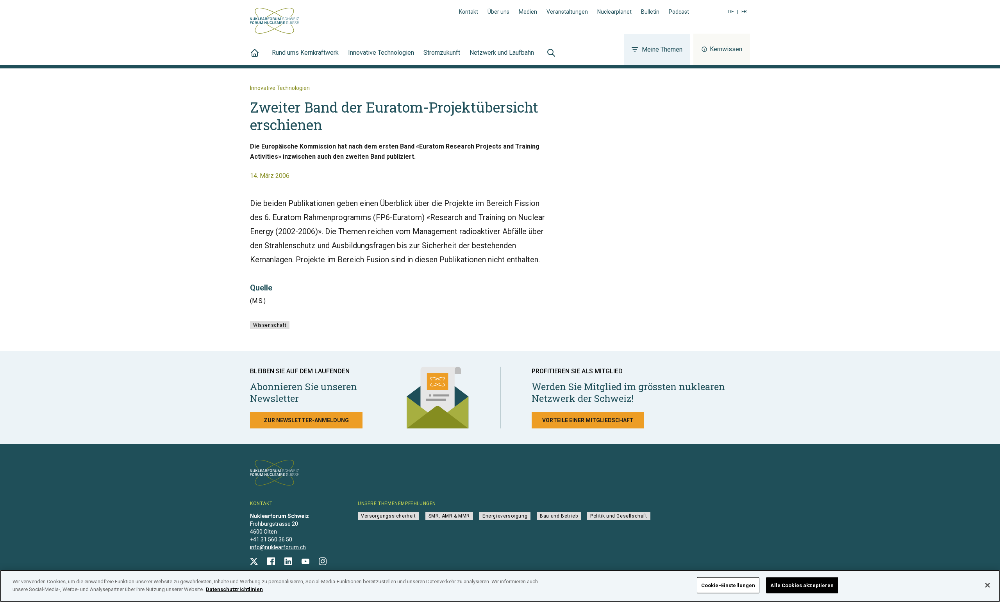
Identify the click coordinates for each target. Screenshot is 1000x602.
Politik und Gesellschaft (618, 516)
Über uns (498, 12)
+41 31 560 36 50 (271, 539)
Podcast (679, 12)
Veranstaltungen (567, 12)
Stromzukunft (441, 52)
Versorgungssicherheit (388, 516)
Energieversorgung (504, 516)
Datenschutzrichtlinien (234, 589)
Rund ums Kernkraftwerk (305, 52)
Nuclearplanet (614, 12)
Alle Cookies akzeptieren (802, 585)
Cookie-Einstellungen (728, 585)
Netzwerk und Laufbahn (502, 52)
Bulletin (650, 12)
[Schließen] (987, 585)
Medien (528, 12)
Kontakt (468, 12)
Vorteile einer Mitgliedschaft (588, 420)
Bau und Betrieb (559, 516)
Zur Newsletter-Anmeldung (306, 420)
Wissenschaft (269, 325)
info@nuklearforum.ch (278, 547)
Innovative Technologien (381, 52)
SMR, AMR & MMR (449, 516)
